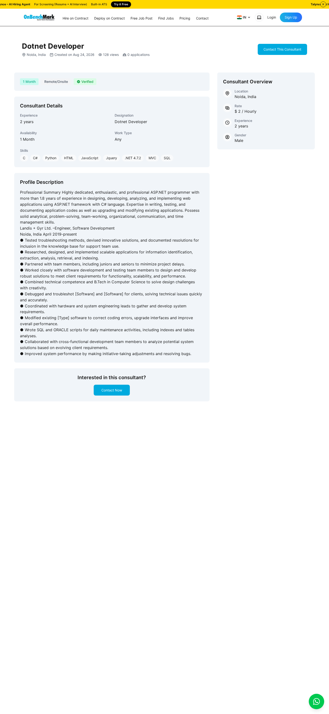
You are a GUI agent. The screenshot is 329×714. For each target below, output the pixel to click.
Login (271, 17)
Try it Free (121, 4)
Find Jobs (166, 18)
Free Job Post (141, 18)
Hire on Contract (75, 18)
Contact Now (111, 390)
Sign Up (291, 17)
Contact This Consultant (282, 49)
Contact (202, 18)
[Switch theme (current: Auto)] (259, 17)
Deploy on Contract (109, 18)
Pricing (184, 18)
